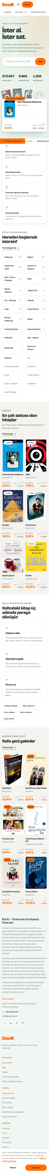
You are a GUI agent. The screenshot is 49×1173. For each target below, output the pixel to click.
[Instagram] (22, 1022)
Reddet (13, 1167)
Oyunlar (21, 12)
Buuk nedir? (9, 718)
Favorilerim (6, 1142)
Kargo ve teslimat (9, 1116)
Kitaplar (7, 12)
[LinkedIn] (10, 1022)
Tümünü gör (7, 434)
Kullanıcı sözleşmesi (10, 1077)
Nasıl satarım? (29, 706)
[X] (16, 1022)
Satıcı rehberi (26, 712)
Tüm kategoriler (9, 248)
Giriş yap (6, 1128)
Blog (4, 1067)
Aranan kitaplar (10, 706)
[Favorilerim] (18, 4)
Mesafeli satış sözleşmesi (13, 1112)
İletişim (5, 1072)
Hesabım (6, 1137)
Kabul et (36, 1167)
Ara (40, 61)
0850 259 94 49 (11, 1012)
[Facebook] (4, 1022)
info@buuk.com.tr (10, 1016)
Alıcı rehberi (9, 712)
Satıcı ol (5, 1147)
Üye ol (27, 4)
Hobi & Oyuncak (38, 12)
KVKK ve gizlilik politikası (12, 1081)
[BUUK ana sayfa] (8, 4)
